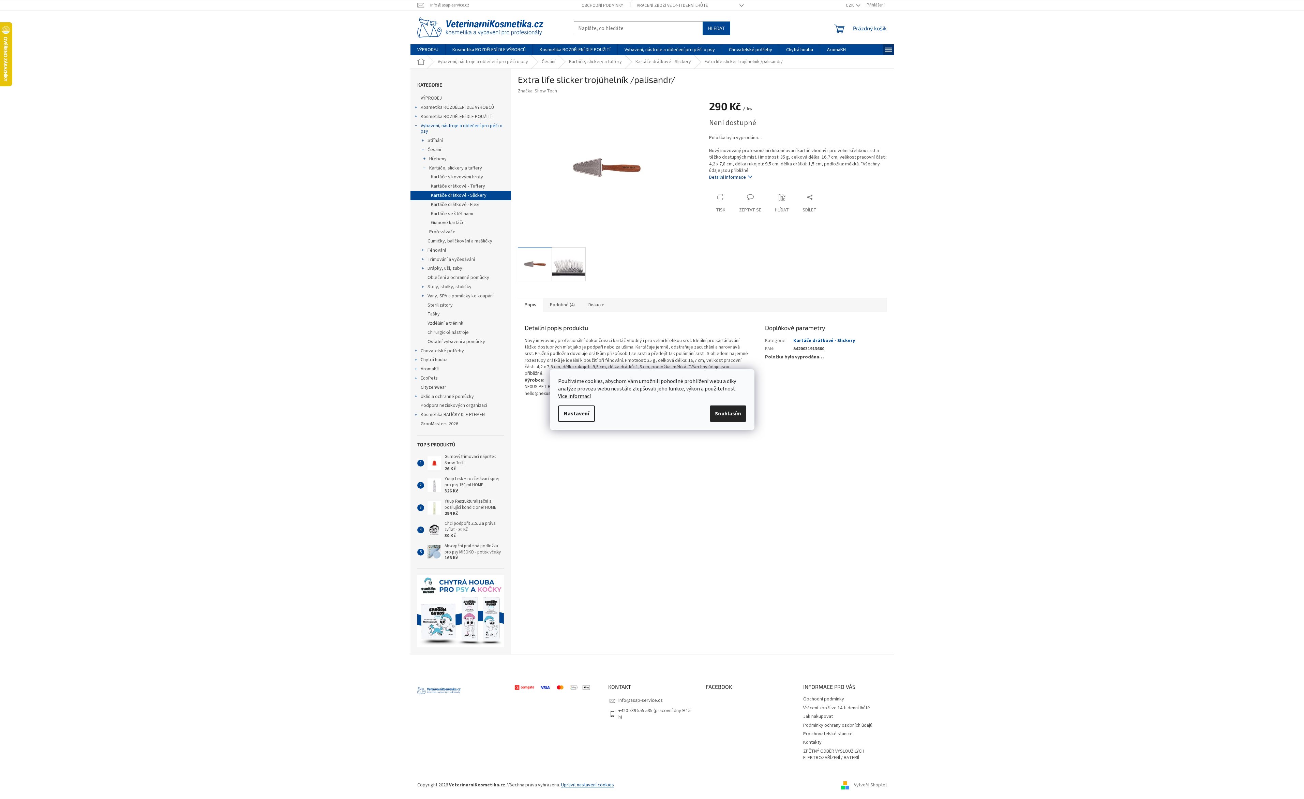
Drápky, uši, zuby (445, 268)
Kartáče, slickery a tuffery (455, 168)
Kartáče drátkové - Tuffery (458, 186)
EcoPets (429, 378)
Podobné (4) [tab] (562, 304)
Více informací (574, 396)
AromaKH (430, 369)
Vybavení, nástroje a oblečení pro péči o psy (462, 128)
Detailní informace (727, 177)
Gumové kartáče (448, 222)
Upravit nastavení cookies (587, 785)
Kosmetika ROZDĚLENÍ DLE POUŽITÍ (456, 116)
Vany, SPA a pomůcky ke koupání (461, 296)
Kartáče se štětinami (452, 213)
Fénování (437, 250)
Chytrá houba (434, 359)
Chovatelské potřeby (442, 350)
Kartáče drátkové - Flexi (455, 204)
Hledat (716, 28)
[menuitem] (427, 49)
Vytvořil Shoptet (870, 785)
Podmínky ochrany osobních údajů (837, 725)
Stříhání (435, 140)
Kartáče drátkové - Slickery (458, 195)
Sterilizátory (440, 305)
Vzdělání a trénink (445, 323)
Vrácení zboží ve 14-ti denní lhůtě (672, 5)
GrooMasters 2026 (439, 423)
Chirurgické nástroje (448, 332)
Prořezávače (442, 231)
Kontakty (812, 742)
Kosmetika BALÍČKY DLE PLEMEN (453, 414)
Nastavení (576, 413)
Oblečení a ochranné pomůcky (458, 277)
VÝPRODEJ (431, 98)
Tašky (434, 314)
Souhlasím (728, 413)
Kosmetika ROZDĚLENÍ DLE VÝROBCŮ (457, 107)
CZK (850, 5)
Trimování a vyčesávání (451, 259)
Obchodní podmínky (602, 5)
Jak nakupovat (818, 716)
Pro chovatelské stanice (828, 733)
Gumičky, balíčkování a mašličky (460, 241)
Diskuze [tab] (596, 304)
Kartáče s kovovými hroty (457, 177)
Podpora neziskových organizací (454, 405)
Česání (434, 149)
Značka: (537, 91)
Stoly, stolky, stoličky (449, 286)
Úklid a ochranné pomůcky (447, 396)
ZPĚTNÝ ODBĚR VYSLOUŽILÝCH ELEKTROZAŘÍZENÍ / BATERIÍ (833, 754)
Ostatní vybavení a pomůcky (456, 341)
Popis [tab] (530, 304)
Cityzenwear (433, 387)
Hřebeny (438, 159)
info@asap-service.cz (640, 700)
